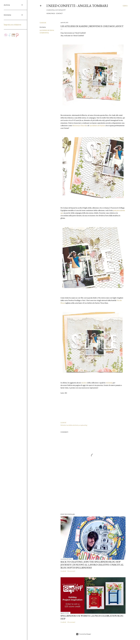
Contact (59, 13)
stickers (84, 383)
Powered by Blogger (85, 634)
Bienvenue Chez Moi (80, 125)
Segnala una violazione (12, 25)
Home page (50, 13)
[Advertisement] (93, 495)
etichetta (109, 383)
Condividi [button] (43, 22)
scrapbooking (44, 33)
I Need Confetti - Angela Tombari (77, 5)
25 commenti (71, 622)
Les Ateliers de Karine (47, 30)
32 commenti (71, 571)
